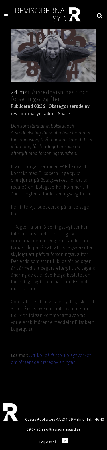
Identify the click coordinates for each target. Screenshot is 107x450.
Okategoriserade (66, 106)
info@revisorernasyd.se (61, 429)
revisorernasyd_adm (32, 113)
